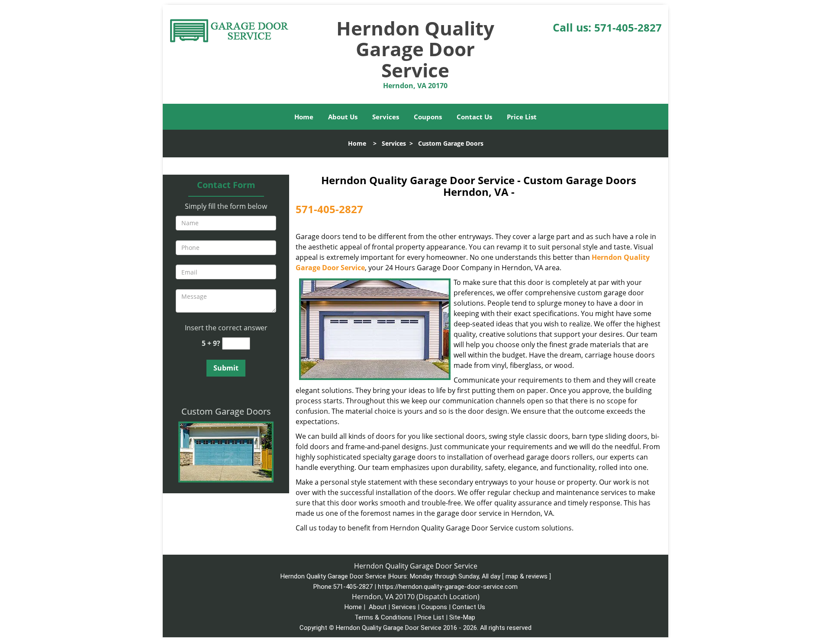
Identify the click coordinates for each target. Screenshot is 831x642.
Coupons (428, 116)
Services (385, 116)
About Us (343, 116)
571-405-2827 (628, 27)
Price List (522, 116)
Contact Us (474, 116)
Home (303, 116)
